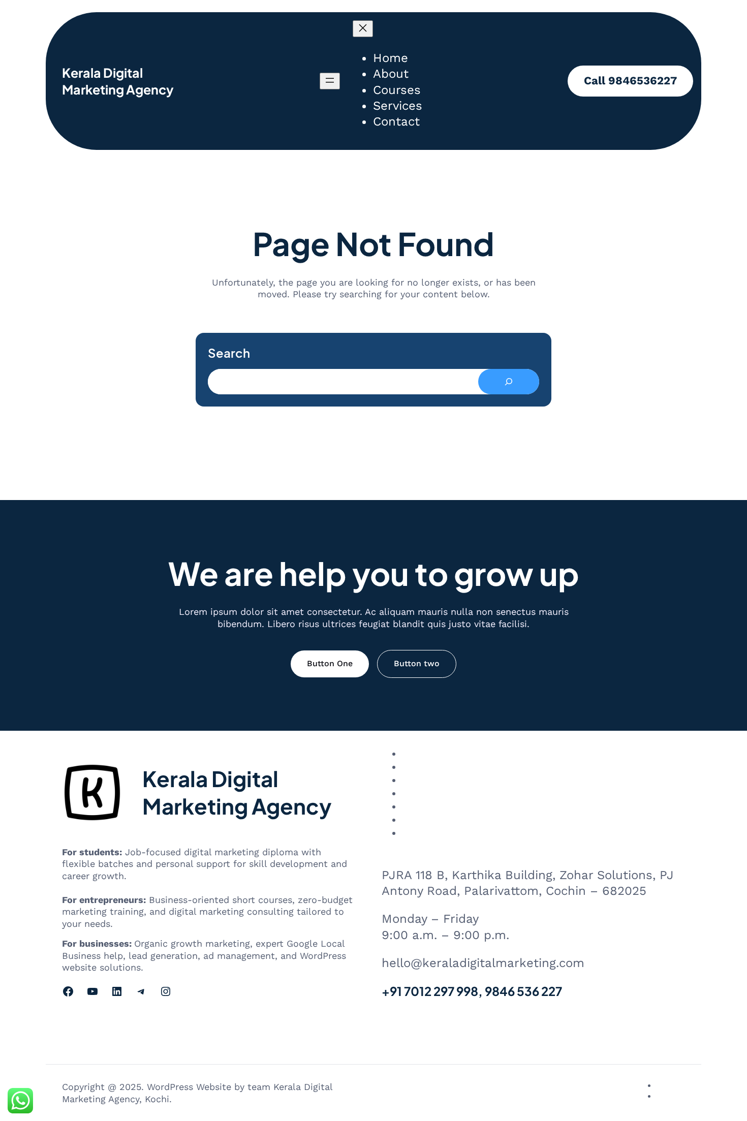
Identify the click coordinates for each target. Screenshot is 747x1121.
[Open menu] (330, 81)
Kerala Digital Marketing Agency (118, 81)
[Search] (508, 381)
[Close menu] (363, 28)
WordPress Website (189, 1086)
